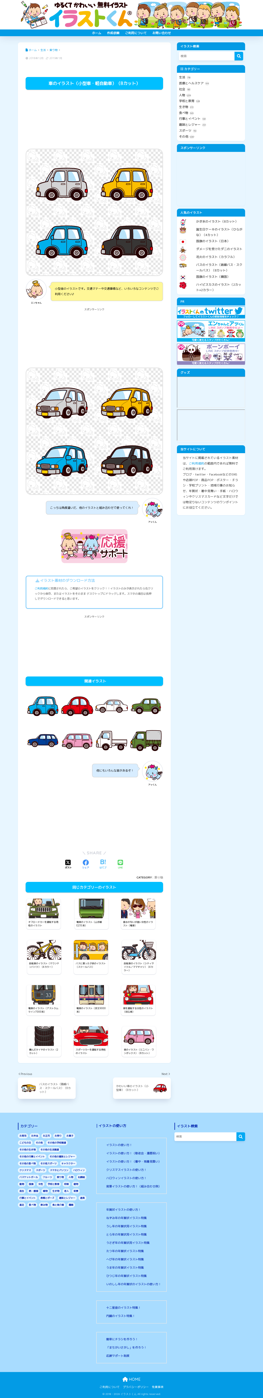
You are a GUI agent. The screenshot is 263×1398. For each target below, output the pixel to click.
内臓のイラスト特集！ (120, 1316)
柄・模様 (33, 1191)
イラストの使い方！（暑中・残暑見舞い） (133, 1161)
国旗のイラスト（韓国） (213, 277)
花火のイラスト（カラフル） (216, 257)
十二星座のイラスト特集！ (123, 1308)
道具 (82, 1198)
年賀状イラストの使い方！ (123, 1210)
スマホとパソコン (59, 1170)
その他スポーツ (48, 1163)
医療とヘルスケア (194, 83)
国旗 (31, 1184)
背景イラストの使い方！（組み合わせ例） (133, 1186)
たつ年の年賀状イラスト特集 (125, 1251)
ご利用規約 (41, 588)
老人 (66, 1191)
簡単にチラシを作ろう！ (122, 1339)
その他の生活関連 (49, 1149)
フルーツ (47, 1177)
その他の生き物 (27, 1149)
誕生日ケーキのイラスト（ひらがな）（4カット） (219, 232)
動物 (21, 1184)
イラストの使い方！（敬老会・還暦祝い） (133, 1153)
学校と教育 (189, 101)
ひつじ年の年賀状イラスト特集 (126, 1276)
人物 (185, 95)
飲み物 (44, 1204)
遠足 (21, 1204)
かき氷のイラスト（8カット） (217, 221)
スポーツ (187, 130)
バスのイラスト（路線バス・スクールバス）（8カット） (219, 267)
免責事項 (157, 1387)
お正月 (46, 1135)
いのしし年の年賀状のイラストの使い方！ (133, 1284)
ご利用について (136, 33)
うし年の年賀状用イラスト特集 (126, 1226)
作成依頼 (113, 33)
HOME (134, 1379)
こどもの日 (25, 1142)
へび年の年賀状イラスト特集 (125, 1259)
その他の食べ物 (27, 1163)
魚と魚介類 (58, 1204)
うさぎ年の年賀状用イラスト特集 (128, 1243)
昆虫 (21, 1191)
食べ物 (186, 113)
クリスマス (25, 1170)
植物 (45, 1191)
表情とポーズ (47, 1198)
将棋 (66, 1184)
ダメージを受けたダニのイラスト (219, 249)
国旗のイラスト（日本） (213, 241)
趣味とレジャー (192, 124)
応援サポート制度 (117, 1356)
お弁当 (34, 1135)
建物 (76, 1184)
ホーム (96, 33)
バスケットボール (28, 1177)
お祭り (58, 1135)
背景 (76, 1191)
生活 (184, 77)
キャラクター (68, 1163)
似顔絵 (81, 1177)
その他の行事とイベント (32, 1156)
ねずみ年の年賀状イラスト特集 (126, 1218)
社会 (184, 89)
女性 (40, 1184)
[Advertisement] (94, 120)
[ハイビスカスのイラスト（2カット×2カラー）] (211, 281)
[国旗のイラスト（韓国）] (211, 273)
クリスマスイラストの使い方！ (126, 1170)
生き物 (186, 107)
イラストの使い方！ (119, 1145)
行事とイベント (192, 118)
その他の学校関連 (57, 1142)
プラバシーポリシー (136, 1387)
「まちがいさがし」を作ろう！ (126, 1347)
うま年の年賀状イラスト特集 (125, 1268)
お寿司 (22, 1135)
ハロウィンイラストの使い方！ (126, 1178)
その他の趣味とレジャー (62, 1156)
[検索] (239, 56)
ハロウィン (79, 1170)
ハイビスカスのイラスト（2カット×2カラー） (218, 287)
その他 (186, 136)
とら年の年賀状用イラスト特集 (126, 1234)
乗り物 (158, 877)
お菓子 (69, 1135)
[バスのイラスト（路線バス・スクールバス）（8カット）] (211, 261)
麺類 (71, 1204)
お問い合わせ (161, 33)
